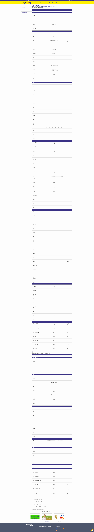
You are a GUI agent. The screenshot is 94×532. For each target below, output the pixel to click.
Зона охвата (62, 2)
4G (55, 2)
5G (56, 2)
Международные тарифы (24, 12)
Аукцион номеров (36, 0)
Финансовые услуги (43, 2)
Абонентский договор (30, 0)
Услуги (53, 2)
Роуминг (59, 2)
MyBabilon (70, 2)
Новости (47, 2)
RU (69, 0)
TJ (71, 0)
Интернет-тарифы (23, 7)
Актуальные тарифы (24, 5)
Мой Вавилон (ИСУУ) (24, 0)
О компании (66, 2)
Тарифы (50, 2)
